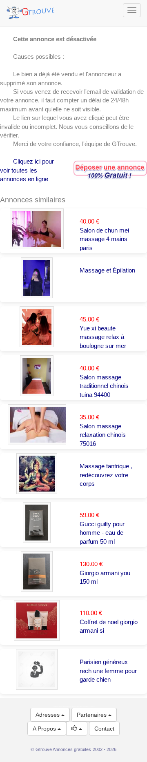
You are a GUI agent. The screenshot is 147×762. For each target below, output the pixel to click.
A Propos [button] (45, 728)
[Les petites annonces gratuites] (31, 10)
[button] (76, 728)
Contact (104, 728)
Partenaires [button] (92, 714)
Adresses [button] (48, 714)
